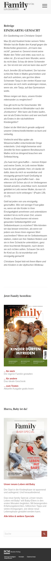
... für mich (9, 371)
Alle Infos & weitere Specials (19, 516)
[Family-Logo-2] (21, 5)
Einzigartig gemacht (22, 30)
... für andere (10, 378)
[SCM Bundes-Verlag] (12, 553)
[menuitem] (43, 5)
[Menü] (43, 5)
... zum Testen (11, 386)
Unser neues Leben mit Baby (19, 484)
